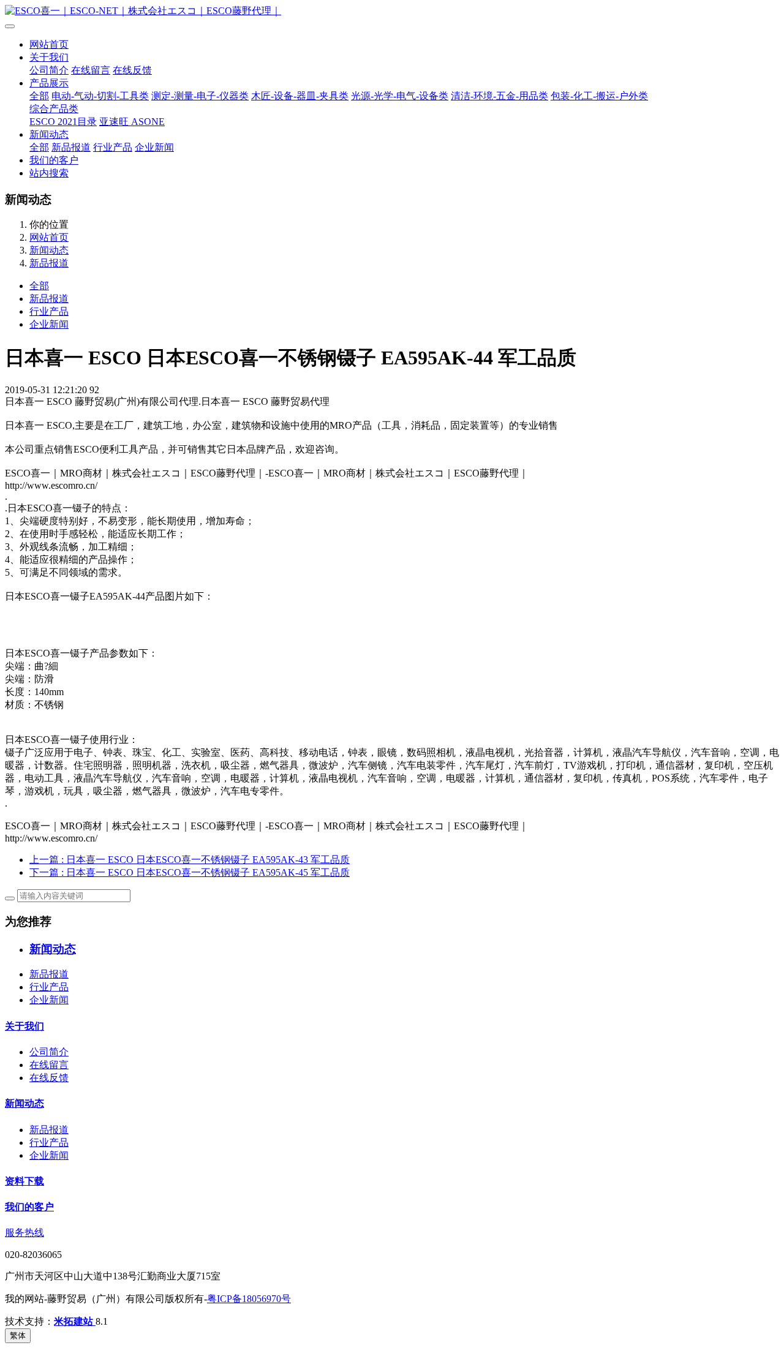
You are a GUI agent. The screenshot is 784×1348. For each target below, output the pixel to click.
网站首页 (49, 44)
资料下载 (24, 1181)
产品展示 (49, 83)
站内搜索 (49, 173)
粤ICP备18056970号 (249, 1298)
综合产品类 (53, 109)
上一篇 (189, 859)
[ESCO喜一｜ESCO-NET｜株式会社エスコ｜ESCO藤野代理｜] (392, 11)
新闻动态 (49, 134)
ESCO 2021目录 (63, 121)
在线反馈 (132, 70)
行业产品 (112, 147)
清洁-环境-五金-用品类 (499, 96)
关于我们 (49, 57)
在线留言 (90, 70)
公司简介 (49, 70)
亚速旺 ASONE (132, 121)
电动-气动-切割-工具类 (100, 96)
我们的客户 (53, 160)
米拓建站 (75, 1321)
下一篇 (189, 872)
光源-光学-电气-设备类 (399, 96)
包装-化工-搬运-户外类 (599, 96)
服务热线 (24, 1232)
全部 (39, 96)
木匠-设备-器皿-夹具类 (300, 96)
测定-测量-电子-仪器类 (200, 96)
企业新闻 (154, 147)
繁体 (18, 1335)
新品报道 (71, 147)
